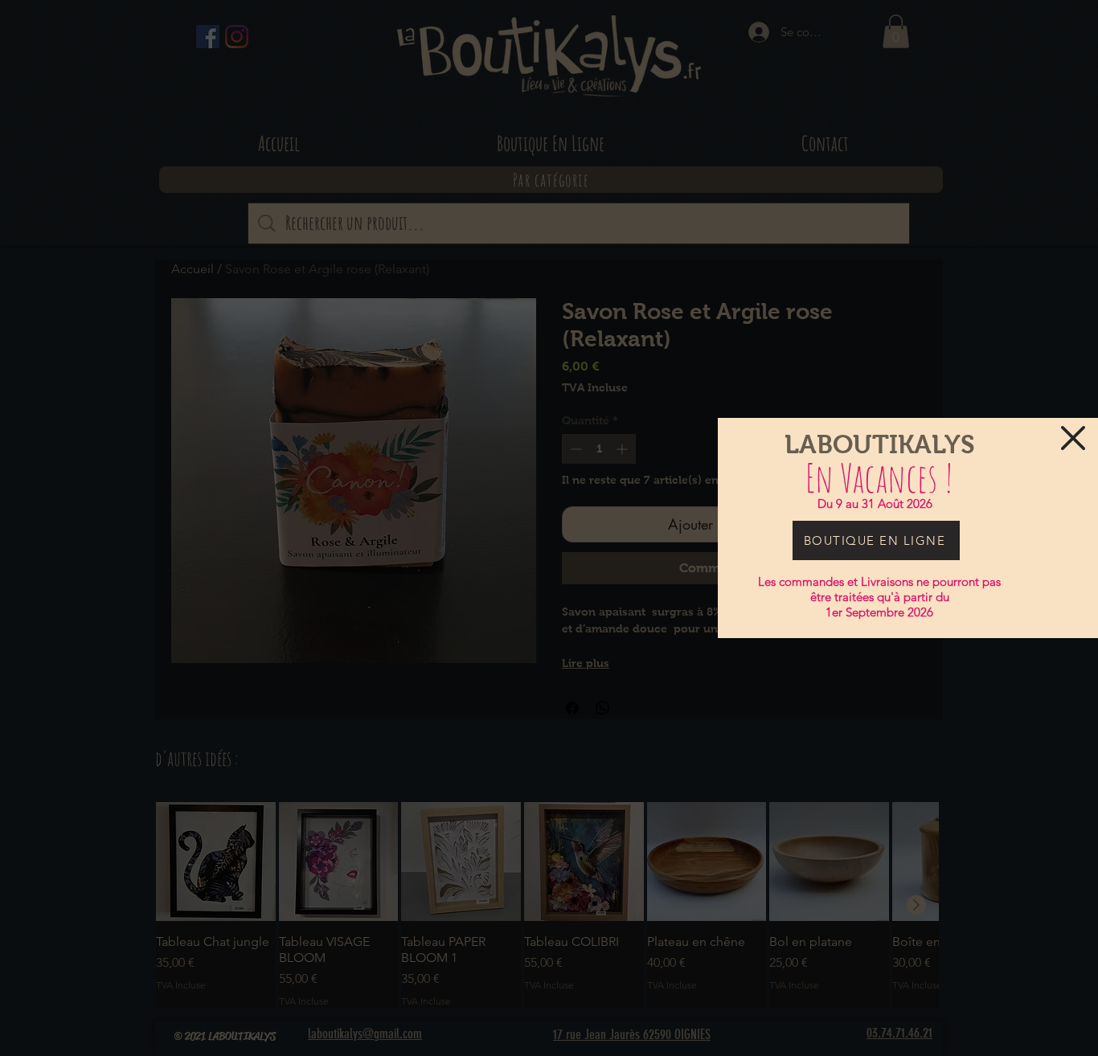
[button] (1073, 438)
